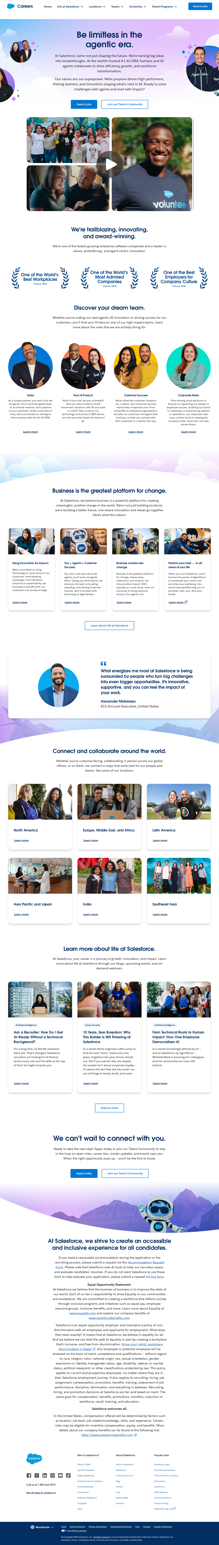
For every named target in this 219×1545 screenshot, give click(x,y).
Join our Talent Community (124, 104)
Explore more (109, 1108)
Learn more (30, 432)
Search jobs (84, 104)
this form (157, 1277)
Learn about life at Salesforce (109, 625)
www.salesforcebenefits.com (109, 1318)
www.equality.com (82, 1313)
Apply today (84, 1173)
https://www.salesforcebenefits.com (107, 1435)
